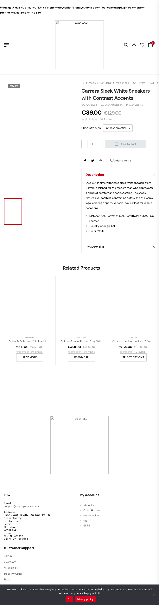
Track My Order (13, 573)
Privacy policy (85, 599)
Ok (69, 599)
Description (95, 174)
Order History (91, 510)
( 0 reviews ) (106, 119)
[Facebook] (85, 160)
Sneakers (118, 104)
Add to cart (128, 144)
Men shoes (122, 83)
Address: (9, 512)
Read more (30, 357)
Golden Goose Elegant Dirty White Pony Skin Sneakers (94, 341)
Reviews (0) (95, 247)
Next (152, 83)
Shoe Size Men (91, 128)
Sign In (8, 556)
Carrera (138, 104)
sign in (87, 520)
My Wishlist (10, 567)
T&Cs (7, 579)
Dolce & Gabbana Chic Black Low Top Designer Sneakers (44, 341)
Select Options (133, 357)
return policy (91, 515)
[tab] (120, 174)
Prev (141, 83)
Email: (7, 503)
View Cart (10, 562)
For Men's (105, 83)
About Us (88, 505)
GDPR (86, 525)
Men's (92, 83)
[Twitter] (92, 160)
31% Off (14, 86)
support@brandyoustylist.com (22, 506)
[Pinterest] (100, 160)
